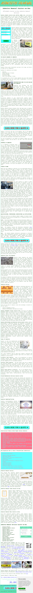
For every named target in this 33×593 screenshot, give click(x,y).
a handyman (9, 554)
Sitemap (1, 585)
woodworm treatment (18, 555)
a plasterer (8, 558)
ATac (31, 227)
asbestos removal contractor (10, 135)
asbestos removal (24, 121)
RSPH (24, 484)
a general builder (22, 556)
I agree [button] (20, 588)
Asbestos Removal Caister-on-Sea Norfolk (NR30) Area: (13, 15)
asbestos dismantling (23, 493)
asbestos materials (10, 118)
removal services (4, 551)
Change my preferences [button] (22, 590)
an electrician (25, 558)
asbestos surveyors (24, 171)
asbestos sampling (28, 491)
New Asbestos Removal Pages (7, 585)
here (15, 522)
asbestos (23, 18)
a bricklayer (22, 553)
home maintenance (7, 557)
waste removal (21, 550)
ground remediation (18, 384)
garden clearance (17, 552)
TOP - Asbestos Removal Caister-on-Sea (9, 577)
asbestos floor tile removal (20, 260)
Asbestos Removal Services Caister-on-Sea (14, 524)
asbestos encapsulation (19, 502)
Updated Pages (13, 585)
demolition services (5, 553)
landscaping (26, 557)
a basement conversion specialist (25, 551)
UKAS (8, 486)
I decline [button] (23, 588)
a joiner (8, 549)
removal (17, 105)
